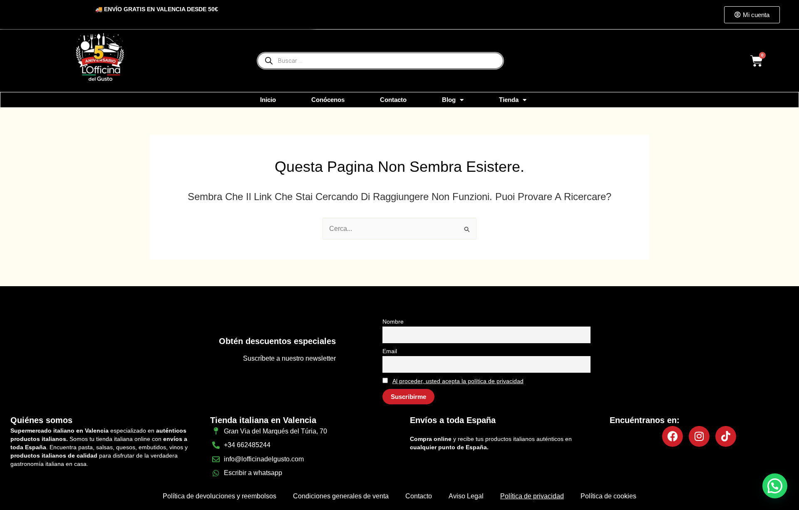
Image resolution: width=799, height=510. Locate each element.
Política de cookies (608, 496)
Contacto (393, 99)
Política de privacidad (532, 496)
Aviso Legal (466, 496)
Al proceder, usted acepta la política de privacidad (458, 381)
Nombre (393, 321)
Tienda (509, 99)
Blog (449, 99)
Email (389, 351)
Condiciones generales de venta (341, 496)
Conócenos (328, 99)
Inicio (268, 99)
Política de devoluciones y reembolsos (219, 496)
